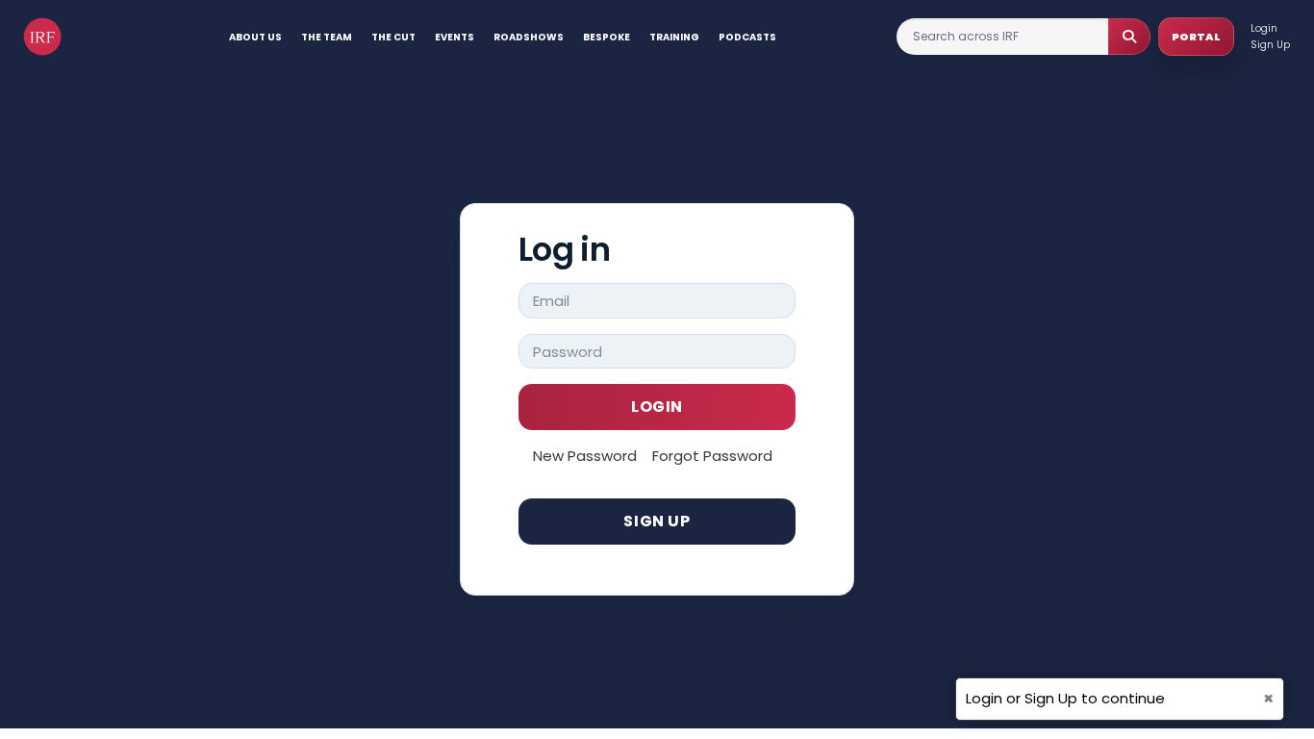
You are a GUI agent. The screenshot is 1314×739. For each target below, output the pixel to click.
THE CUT (393, 37)
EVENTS (454, 37)
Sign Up (1270, 45)
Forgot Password (712, 456)
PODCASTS (747, 37)
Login (1264, 28)
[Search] (1129, 36)
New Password (585, 456)
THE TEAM (326, 37)
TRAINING (674, 37)
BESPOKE (606, 37)
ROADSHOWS (528, 37)
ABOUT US (255, 37)
